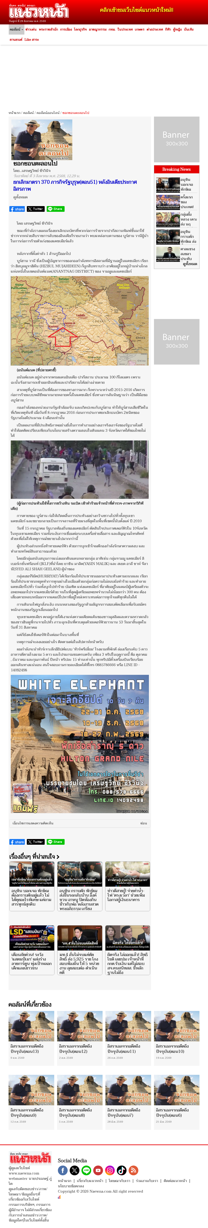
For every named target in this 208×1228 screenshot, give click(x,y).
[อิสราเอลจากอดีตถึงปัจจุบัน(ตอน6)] (177, 1090)
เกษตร (139, 29)
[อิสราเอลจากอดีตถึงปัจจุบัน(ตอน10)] (177, 1026)
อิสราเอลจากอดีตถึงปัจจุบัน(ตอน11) (123, 1049)
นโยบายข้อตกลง (71, 1186)
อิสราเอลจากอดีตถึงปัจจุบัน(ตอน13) (27, 1049)
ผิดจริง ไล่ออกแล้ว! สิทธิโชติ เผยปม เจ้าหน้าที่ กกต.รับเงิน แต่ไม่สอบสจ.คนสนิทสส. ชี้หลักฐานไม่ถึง (127, 963)
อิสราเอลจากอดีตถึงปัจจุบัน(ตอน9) (27, 1113)
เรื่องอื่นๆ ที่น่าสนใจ (32, 857)
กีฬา (168, 29)
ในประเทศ (125, 29)
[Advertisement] (104, 76)
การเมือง (66, 29)
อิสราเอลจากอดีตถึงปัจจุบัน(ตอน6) (172, 1113)
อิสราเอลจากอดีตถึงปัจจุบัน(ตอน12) (75, 1049)
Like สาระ (32, 40)
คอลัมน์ (28, 113)
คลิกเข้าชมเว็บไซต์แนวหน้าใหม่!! (136, 10)
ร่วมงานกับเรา (147, 1181)
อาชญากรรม (97, 29)
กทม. (112, 29)
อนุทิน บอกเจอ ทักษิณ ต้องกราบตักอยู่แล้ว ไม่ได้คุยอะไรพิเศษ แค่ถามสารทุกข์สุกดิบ (31, 897)
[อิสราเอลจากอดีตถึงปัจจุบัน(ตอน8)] (80, 1090)
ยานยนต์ (16, 40)
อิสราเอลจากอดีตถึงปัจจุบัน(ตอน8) (75, 1113)
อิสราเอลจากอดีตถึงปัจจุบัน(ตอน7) (123, 1113)
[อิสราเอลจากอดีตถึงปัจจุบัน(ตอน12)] (80, 1026)
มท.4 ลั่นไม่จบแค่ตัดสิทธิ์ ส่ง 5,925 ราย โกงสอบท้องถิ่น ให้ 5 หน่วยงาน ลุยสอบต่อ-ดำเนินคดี (79, 963)
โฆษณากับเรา (119, 1181)
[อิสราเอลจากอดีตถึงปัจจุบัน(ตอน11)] (128, 1026)
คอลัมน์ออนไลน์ (48, 113)
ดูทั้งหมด (20, 197)
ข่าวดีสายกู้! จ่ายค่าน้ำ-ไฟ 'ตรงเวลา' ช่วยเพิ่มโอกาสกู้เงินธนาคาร (126, 895)
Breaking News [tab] (176, 169)
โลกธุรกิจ (80, 29)
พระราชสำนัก (48, 29)
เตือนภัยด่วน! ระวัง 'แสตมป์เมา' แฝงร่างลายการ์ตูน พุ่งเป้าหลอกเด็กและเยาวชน (32, 961)
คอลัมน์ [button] (15, 29)
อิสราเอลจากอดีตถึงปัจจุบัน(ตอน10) (172, 1049)
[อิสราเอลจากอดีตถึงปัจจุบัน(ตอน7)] (128, 1090)
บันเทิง (188, 29)
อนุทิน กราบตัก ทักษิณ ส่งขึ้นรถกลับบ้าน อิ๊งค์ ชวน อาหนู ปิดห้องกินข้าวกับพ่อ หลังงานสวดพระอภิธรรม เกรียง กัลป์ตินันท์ (79, 902)
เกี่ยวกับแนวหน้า (90, 1181)
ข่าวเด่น (31, 29)
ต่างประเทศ (155, 29)
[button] (80, 823)
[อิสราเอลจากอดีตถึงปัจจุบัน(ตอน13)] (31, 1026)
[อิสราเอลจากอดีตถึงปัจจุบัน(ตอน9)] (31, 1090)
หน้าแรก (14, 113)
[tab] (80, 823)
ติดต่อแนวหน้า (175, 1181)
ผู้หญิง (177, 29)
